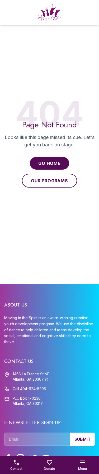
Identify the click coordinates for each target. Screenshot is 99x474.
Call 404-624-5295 (29, 388)
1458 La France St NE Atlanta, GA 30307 (31, 376)
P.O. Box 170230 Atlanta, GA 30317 (28, 401)
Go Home (49, 163)
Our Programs (49, 180)
